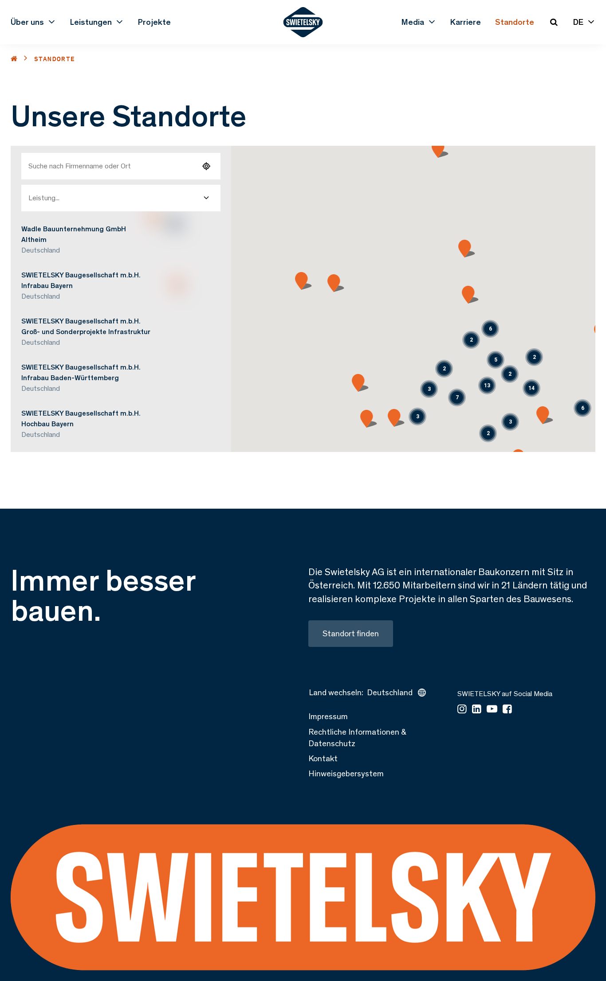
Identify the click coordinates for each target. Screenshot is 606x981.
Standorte (514, 22)
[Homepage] (303, 22)
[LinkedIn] (476, 710)
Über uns (27, 22)
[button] (444, 369)
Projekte (154, 22)
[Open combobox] (206, 198)
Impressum (328, 716)
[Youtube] (492, 710)
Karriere (465, 22)
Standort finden (351, 633)
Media (412, 22)
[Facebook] (507, 710)
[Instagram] (462, 710)
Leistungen (91, 22)
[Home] (14, 58)
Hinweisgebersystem (346, 773)
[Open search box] (553, 22)
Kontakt (323, 758)
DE (578, 22)
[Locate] (206, 166)
